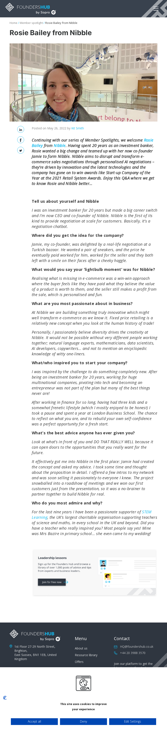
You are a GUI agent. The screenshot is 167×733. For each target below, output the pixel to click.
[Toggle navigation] (156, 9)
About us (81, 648)
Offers (79, 662)
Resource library (86, 655)
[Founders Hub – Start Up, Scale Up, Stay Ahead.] (30, 9)
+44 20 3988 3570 (132, 653)
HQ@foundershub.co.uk (136, 646)
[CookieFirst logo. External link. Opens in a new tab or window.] (5, 698)
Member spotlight (31, 23)
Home (13, 23)
